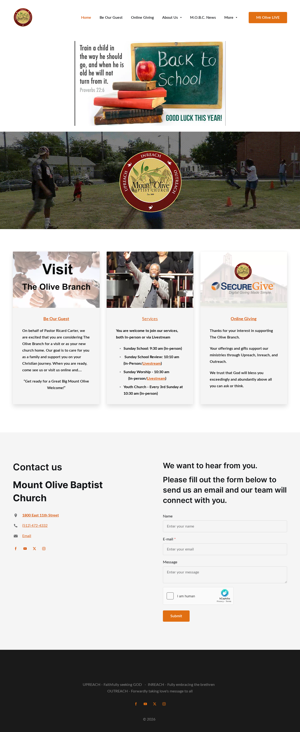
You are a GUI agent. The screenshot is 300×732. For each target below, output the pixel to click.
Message (170, 562)
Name (167, 516)
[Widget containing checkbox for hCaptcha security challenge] (198, 596)
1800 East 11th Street (40, 515)
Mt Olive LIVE (268, 17)
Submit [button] (176, 616)
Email (26, 536)
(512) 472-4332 (35, 526)
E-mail (168, 539)
